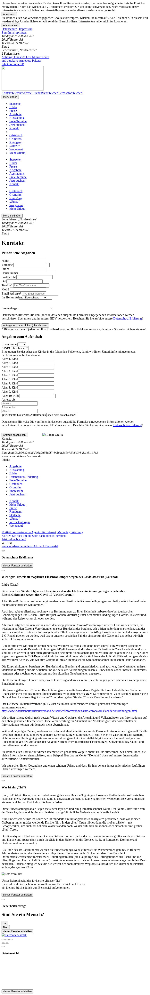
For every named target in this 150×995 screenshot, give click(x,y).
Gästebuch (15, 135)
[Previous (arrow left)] (3, 943)
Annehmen (9, 14)
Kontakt (14, 128)
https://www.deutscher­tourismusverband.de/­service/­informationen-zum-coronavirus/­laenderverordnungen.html (69, 711)
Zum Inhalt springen (14, 32)
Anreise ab (8, 399)
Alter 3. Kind (10, 367)
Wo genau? (16, 149)
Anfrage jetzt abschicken (25, 325)
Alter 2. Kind (10, 363)
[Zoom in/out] (10, 939)
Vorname (7, 264)
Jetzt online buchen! (14, 539)
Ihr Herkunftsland (12, 297)
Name (5, 260)
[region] (75, 32)
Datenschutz (9, 29)
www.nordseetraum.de (15, 546)
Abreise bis (8, 407)
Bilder (13, 107)
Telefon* (7, 285)
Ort (4, 281)
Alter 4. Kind (10, 371)
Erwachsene (9, 344)
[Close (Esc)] (3, 939)
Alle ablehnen (10, 25)
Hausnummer (10, 273)
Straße (5, 269)
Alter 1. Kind (10, 358)
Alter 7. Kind (10, 383)
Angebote (15, 114)
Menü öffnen (10, 96)
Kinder (6, 348)
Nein (5, 927)
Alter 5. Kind (10, 375)
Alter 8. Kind (10, 387)
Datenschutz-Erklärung (127, 318)
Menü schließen (12, 215)
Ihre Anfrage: (10, 308)
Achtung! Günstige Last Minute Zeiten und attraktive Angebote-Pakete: (25, 60)
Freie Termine (18, 121)
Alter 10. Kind (11, 395)
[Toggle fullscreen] (7, 939)
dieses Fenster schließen (17, 565)
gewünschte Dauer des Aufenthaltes (24, 414)
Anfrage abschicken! (14, 434)
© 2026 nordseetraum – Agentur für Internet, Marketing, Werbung (42, 532)
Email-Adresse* (11, 293)
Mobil (5, 289)
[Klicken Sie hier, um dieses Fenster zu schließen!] (3, 550)
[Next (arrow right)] (7, 943)
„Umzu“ (14, 145)
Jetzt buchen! (17, 124)
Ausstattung (16, 117)
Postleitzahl (9, 277)
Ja (4, 923)
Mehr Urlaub (17, 152)
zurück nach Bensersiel (43, 546)
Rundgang (15, 142)
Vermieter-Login (19, 522)
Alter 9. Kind (10, 391)
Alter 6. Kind (10, 379)
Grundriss (15, 138)
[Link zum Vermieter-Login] (14, 935)
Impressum (25, 29)
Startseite (15, 103)
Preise (13, 110)
